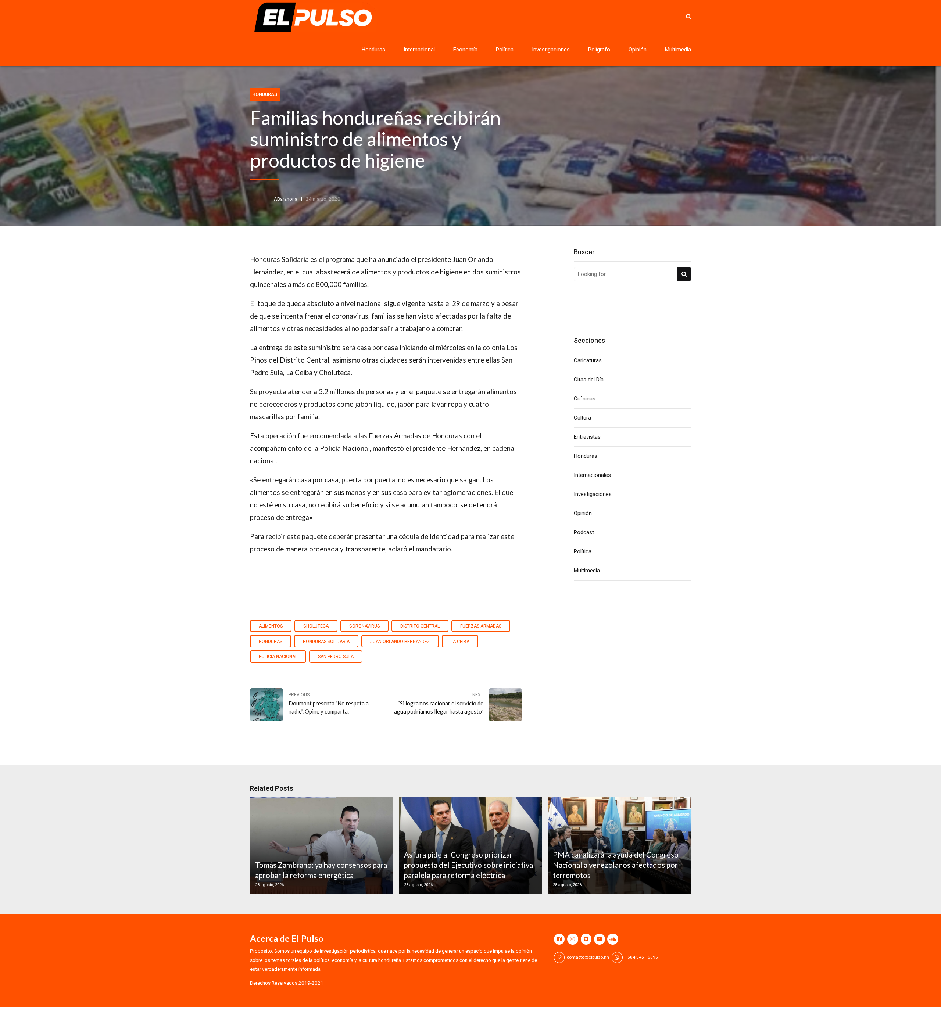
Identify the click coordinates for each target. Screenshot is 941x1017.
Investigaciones (551, 49)
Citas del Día (589, 379)
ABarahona (285, 199)
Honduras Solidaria (326, 641)
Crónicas (584, 398)
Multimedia (678, 49)
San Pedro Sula (336, 656)
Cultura (582, 417)
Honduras (373, 49)
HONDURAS (270, 641)
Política (505, 49)
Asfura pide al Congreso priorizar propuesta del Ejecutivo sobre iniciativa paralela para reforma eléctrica (468, 865)
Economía (465, 49)
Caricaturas (588, 360)
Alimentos (271, 626)
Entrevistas (587, 437)
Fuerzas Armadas (480, 626)
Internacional (419, 49)
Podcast (584, 532)
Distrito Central (420, 626)
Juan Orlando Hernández (400, 641)
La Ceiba (460, 641)
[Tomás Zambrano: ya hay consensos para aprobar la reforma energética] (320, 845)
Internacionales (592, 475)
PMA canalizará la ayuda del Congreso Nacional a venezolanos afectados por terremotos (616, 865)
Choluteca (316, 626)
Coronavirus (364, 626)
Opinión (638, 49)
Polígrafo (599, 49)
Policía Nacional (278, 656)
